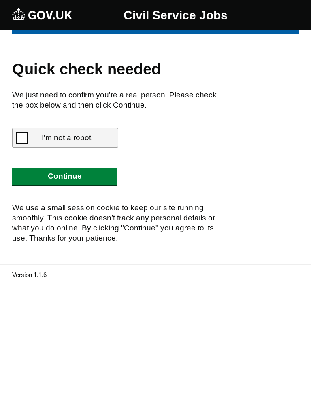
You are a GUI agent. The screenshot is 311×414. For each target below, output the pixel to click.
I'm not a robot (66, 137)
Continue (65, 176)
